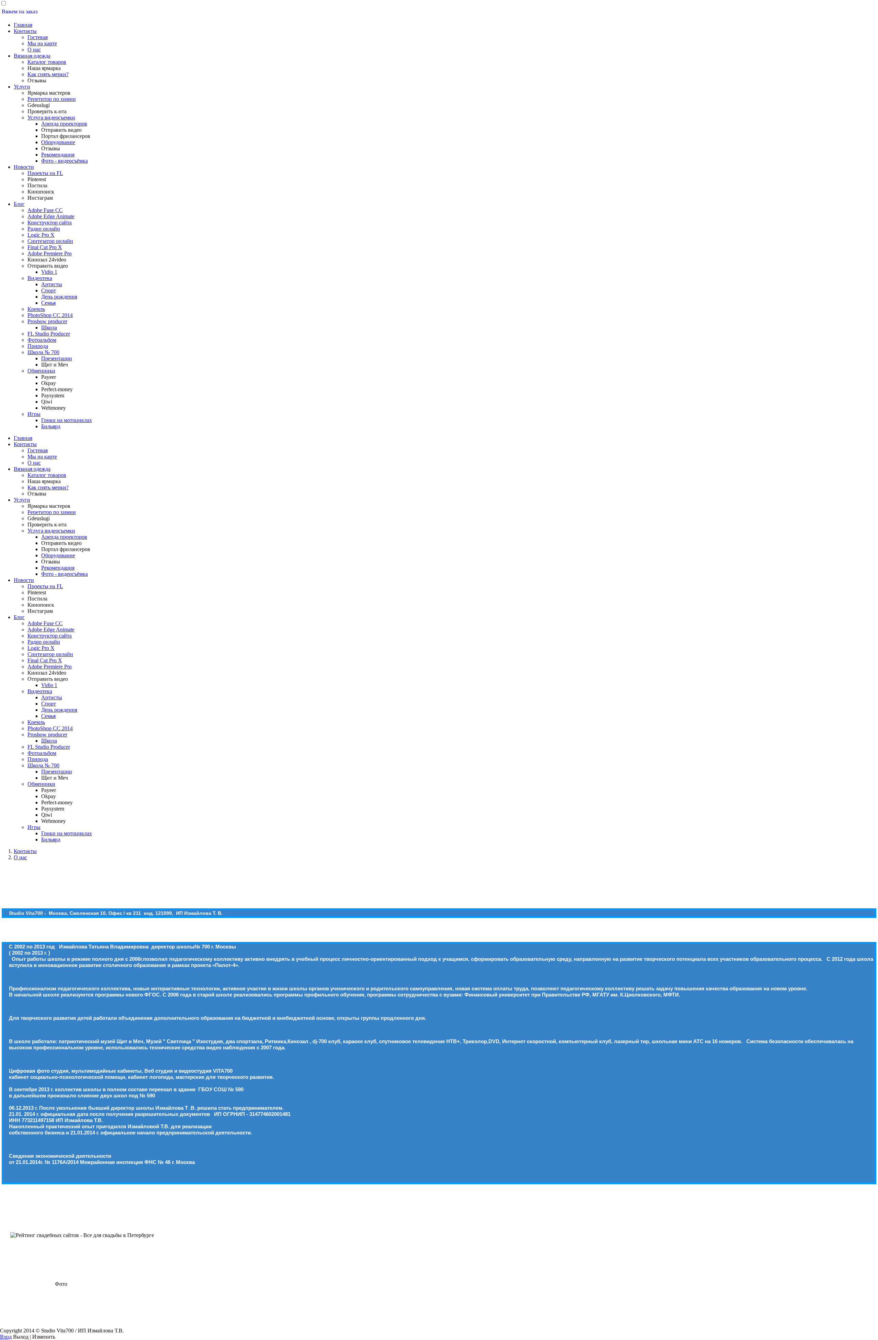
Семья (48, 303)
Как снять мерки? (48, 74)
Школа (49, 327)
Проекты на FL (45, 173)
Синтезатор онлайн (50, 241)
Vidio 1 (49, 272)
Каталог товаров (46, 62)
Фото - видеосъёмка (64, 161)
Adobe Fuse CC (45, 210)
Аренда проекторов (64, 124)
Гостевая (37, 37)
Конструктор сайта (49, 222)
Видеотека (39, 278)
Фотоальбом (41, 340)
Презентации (56, 358)
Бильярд (50, 426)
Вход (6, 1337)
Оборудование (58, 142)
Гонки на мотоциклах (66, 420)
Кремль (36, 309)
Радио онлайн (43, 229)
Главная (23, 25)
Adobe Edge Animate (50, 216)
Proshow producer (47, 321)
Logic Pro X (41, 235)
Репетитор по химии (51, 99)
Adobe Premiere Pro (49, 253)
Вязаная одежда (32, 56)
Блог (19, 204)
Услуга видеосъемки (51, 117)
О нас (34, 50)
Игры (33, 414)
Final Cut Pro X (44, 247)
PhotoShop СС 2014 (50, 315)
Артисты (51, 284)
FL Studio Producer (48, 334)
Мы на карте (42, 43)
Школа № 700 (43, 352)
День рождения (59, 297)
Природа (37, 346)
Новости (24, 167)
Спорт (48, 290)
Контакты (25, 31)
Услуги (22, 87)
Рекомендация (57, 155)
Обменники (41, 371)
